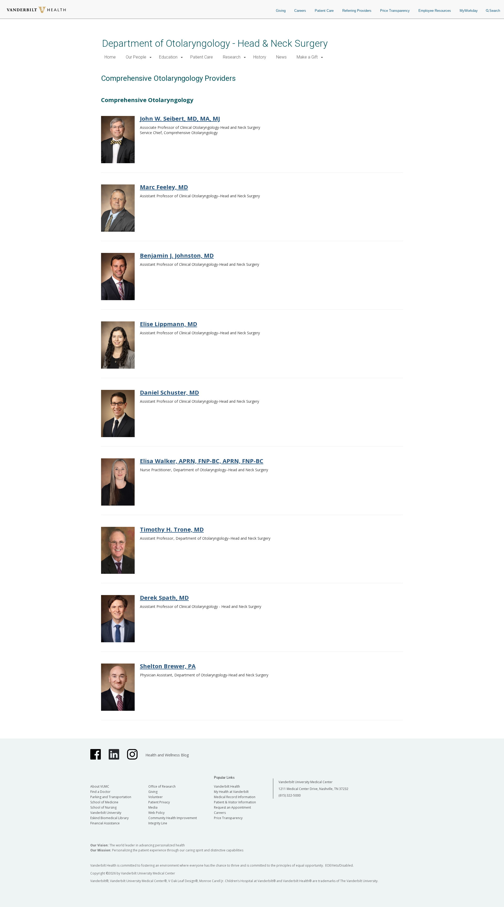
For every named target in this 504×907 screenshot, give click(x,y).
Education (168, 57)
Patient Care (324, 11)
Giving (281, 11)
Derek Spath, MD (164, 597)
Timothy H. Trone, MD (172, 529)
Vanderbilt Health (227, 786)
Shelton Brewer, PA (168, 666)
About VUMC (99, 786)
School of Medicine (104, 802)
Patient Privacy (159, 802)
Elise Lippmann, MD (168, 324)
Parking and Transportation (110, 797)
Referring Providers (356, 11)
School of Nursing (103, 807)
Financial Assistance (105, 823)
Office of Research (162, 786)
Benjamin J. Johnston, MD (177, 255)
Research (231, 57)
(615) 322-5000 (290, 795)
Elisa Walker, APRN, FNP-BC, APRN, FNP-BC (201, 461)
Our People (136, 57)
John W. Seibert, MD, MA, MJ (180, 118)
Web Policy (156, 812)
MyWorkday (469, 11)
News (281, 57)
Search (494, 11)
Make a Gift (307, 57)
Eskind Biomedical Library (109, 818)
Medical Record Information (234, 797)
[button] (150, 57)
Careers (300, 11)
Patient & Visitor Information (235, 802)
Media (153, 807)
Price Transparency (395, 11)
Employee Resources (434, 11)
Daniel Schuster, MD (169, 392)
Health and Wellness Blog (167, 754)
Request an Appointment (232, 807)
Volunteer (155, 797)
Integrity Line (157, 823)
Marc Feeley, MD (164, 187)
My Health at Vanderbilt (231, 791)
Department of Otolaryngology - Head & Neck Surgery (215, 43)
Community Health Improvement (172, 818)
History (259, 57)
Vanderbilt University (105, 812)
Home (110, 57)
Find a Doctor (100, 791)
